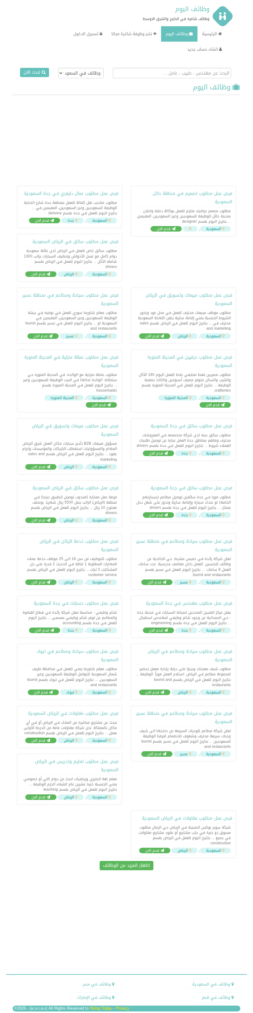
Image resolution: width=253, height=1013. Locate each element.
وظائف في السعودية (211, 984)
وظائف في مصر (97, 984)
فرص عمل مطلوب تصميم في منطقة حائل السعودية (192, 197)
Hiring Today (101, 1008)
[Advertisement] (126, 140)
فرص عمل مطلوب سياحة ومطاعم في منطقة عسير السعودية (70, 299)
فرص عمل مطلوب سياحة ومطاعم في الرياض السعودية (190, 655)
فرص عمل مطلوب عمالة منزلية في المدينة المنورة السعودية (71, 361)
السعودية (213, 228)
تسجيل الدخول (86, 34)
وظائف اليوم (192, 9)
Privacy (122, 1008)
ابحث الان (32, 72)
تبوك (70, 692)
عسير (70, 336)
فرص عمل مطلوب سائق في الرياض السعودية (75, 241)
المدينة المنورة (176, 397)
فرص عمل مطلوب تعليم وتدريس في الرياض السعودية (76, 765)
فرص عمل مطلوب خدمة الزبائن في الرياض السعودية (78, 545)
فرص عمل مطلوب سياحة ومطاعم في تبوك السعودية (77, 655)
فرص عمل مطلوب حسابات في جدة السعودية (76, 603)
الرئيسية (210, 34)
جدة (71, 220)
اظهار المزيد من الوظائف (126, 865)
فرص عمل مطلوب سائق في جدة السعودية (191, 426)
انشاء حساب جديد (203, 49)
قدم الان (164, 229)
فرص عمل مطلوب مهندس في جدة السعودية (189, 603)
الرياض (69, 274)
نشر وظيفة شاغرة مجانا (132, 34)
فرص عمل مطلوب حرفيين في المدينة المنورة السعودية (189, 361)
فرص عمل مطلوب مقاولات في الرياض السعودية (73, 713)
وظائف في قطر (216, 997)
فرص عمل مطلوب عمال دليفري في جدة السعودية (71, 193)
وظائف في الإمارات (94, 997)
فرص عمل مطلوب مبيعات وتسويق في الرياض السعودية (189, 299)
